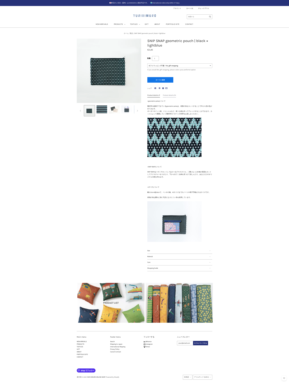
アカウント (177, 8)
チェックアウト (203, 8)
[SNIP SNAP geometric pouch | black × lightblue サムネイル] (89, 110)
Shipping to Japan (116, 344)
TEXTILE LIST (179, 302)
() (189, 8)
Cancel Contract (115, 352)
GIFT (147, 24)
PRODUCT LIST (111, 302)
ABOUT (157, 24)
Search (112, 341)
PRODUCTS (118, 24)
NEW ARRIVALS (102, 24)
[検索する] (210, 16)
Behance (148, 341)
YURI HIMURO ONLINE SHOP (96, 377)
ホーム (126, 33)
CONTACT (189, 24)
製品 (131, 33)
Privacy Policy (114, 349)
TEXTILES (134, 24)
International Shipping (117, 347)
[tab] (153, 95)
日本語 (186, 377)
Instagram (149, 344)
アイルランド (201, 377)
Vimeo (147, 347)
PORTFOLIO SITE (172, 24)
